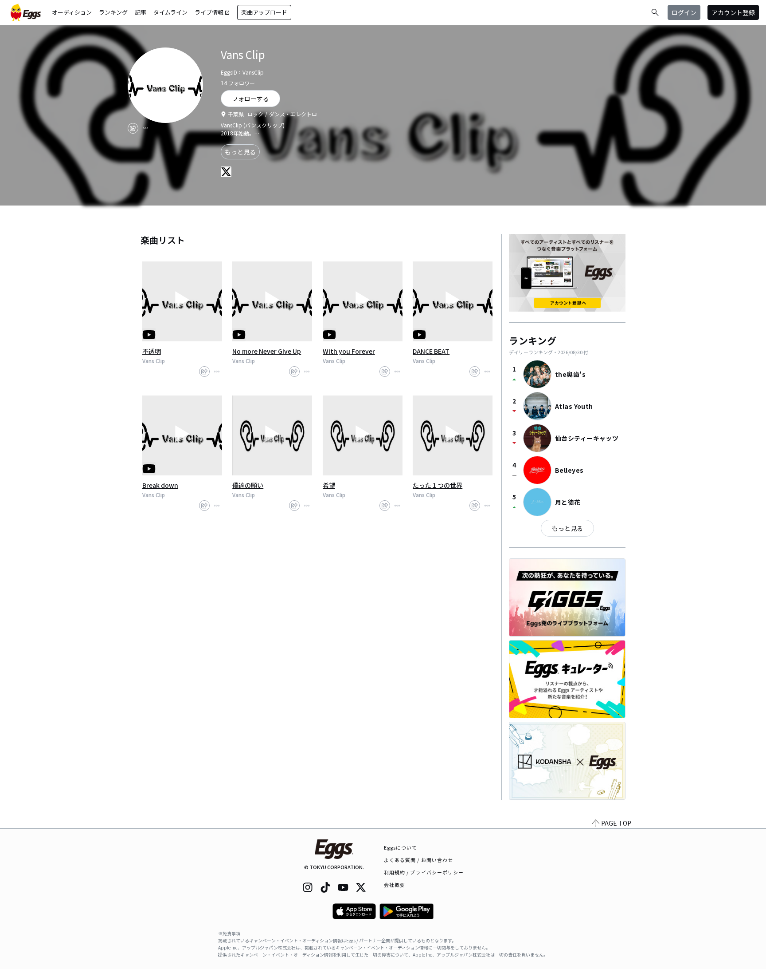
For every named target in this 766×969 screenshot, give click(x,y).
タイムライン (170, 12)
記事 (140, 12)
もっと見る (240, 151)
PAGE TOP (616, 823)
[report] (145, 128)
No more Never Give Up (266, 351)
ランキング (113, 12)
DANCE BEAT (431, 351)
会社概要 (394, 884)
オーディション (72, 12)
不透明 (151, 351)
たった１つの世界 (437, 485)
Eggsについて (401, 847)
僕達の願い (247, 485)
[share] (133, 128)
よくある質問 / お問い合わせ (418, 859)
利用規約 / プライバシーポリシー (424, 872)
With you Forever (349, 351)
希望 (329, 485)
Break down (160, 485)
